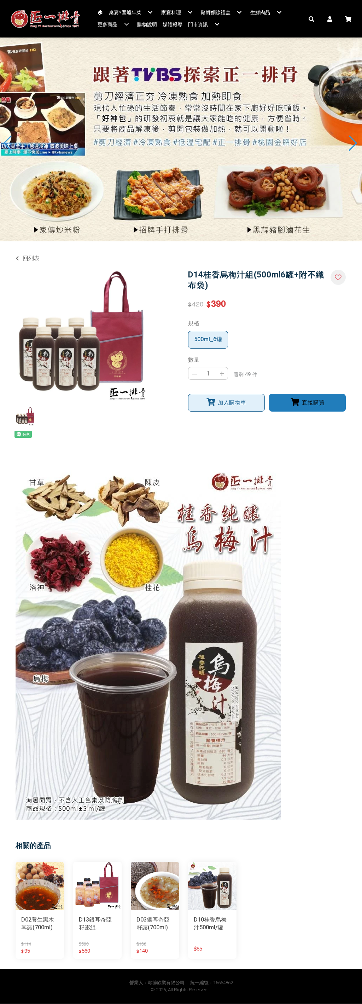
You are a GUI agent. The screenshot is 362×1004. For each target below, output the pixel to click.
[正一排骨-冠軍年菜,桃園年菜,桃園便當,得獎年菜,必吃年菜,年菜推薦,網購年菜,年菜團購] (45, 19)
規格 (193, 323)
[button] (311, 18)
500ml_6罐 (208, 339)
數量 (193, 359)
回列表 (31, 258)
